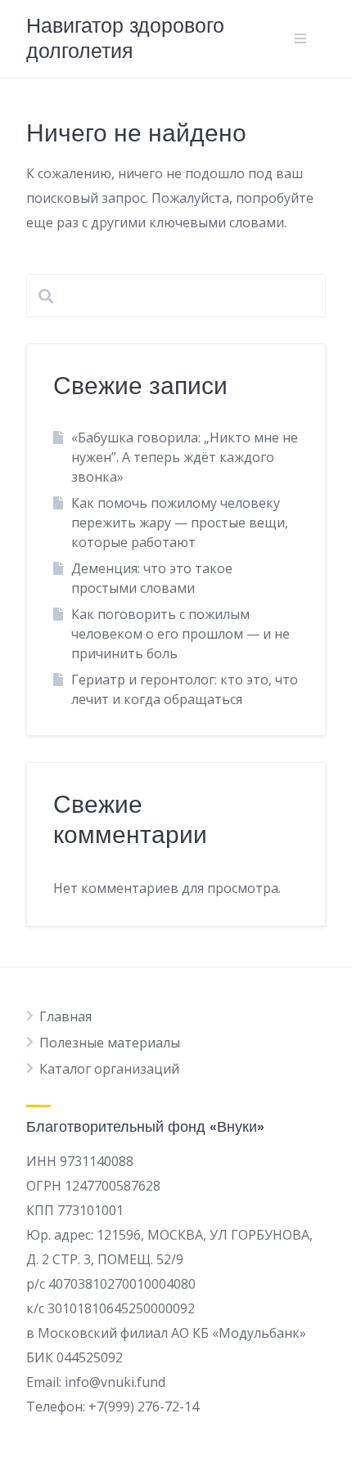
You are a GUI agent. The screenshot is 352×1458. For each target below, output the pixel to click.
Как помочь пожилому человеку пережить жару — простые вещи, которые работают (179, 522)
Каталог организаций (109, 1069)
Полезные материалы (109, 1043)
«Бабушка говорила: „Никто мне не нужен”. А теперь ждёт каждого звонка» (184, 457)
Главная (65, 1016)
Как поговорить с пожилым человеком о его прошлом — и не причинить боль (180, 633)
